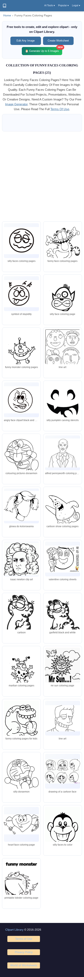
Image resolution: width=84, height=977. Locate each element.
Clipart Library (14, 929)
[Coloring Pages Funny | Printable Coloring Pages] (21, 721)
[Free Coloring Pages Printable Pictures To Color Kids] (62, 665)
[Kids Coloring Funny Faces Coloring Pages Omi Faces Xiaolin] (21, 399)
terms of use (59, 109)
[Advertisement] (42, 176)
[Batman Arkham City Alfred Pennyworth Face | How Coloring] (62, 452)
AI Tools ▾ (49, 5)
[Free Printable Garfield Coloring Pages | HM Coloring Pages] (21, 617)
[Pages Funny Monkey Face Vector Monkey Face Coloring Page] (62, 829)
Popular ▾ (63, 5)
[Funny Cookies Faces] (21, 882)
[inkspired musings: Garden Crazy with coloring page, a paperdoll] (62, 351)
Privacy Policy (24, 952)
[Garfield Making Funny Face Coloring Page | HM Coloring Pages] (62, 245)
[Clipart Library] (4, 6)
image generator (16, 104)
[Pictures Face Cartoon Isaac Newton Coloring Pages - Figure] (21, 559)
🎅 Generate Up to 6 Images (43, 49)
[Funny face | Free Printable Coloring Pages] (62, 404)
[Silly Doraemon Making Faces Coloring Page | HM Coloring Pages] (21, 457)
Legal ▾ (76, 5)
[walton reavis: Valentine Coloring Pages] (62, 559)
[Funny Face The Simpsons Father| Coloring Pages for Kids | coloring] (62, 718)
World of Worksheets (23, 965)
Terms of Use (23, 938)
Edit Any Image (26, 40)
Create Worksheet (58, 40)
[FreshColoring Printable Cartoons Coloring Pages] (62, 298)
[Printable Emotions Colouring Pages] (21, 240)
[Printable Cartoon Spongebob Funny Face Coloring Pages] (62, 510)
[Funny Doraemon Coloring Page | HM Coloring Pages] (21, 776)
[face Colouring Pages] (21, 506)
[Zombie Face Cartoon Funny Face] (62, 771)
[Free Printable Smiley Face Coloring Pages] (21, 824)
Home (7, 15)
